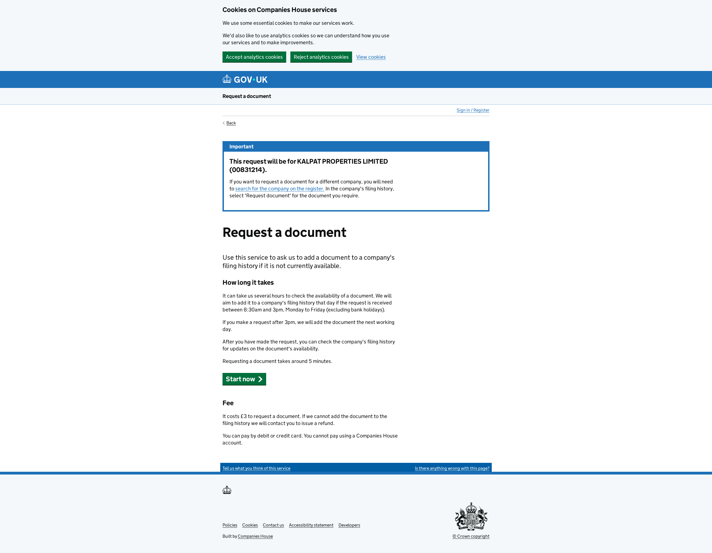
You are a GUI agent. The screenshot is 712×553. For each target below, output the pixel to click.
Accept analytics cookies (254, 57)
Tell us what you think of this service (256, 468)
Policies (229, 525)
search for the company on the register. (279, 188)
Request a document (246, 96)
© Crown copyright (471, 536)
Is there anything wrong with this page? (452, 468)
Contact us (273, 525)
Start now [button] (240, 379)
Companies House (255, 536)
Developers (349, 525)
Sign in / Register (473, 110)
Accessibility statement (311, 525)
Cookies (250, 525)
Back (231, 123)
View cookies (371, 57)
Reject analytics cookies (321, 57)
